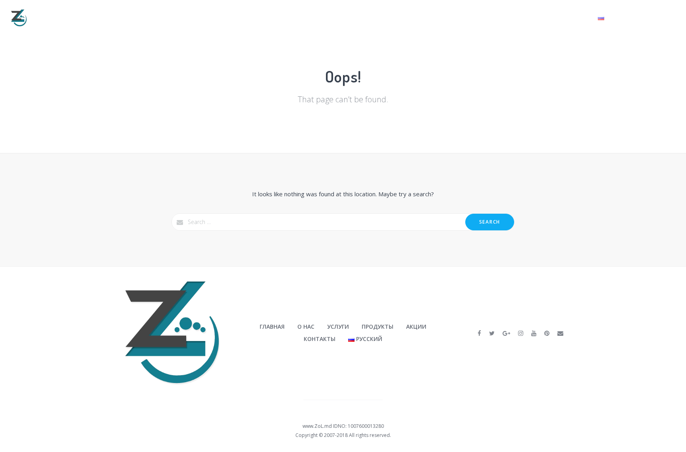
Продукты (501, 17)
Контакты (573, 17)
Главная (397, 17)
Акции (540, 17)
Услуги (461, 17)
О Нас (427, 17)
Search (489, 221)
